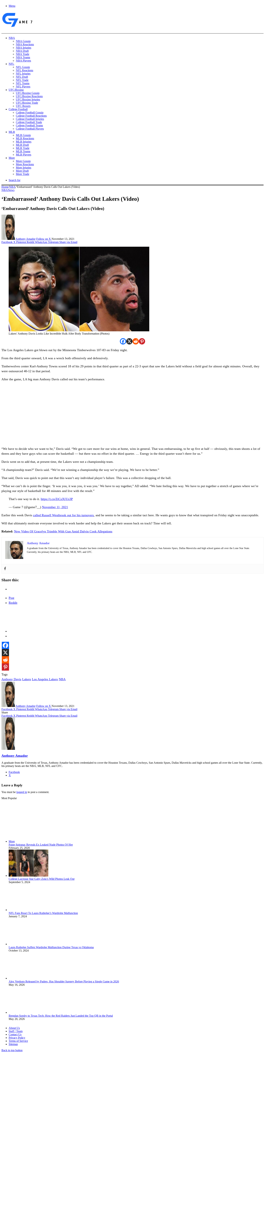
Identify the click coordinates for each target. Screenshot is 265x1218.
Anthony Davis (11, 679)
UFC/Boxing (16, 89)
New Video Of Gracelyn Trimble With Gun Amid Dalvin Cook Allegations (63, 531)
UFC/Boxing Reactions (29, 96)
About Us (14, 1027)
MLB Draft (22, 144)
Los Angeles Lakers (45, 679)
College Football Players (30, 128)
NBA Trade (22, 54)
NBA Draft (22, 50)
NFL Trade (22, 80)
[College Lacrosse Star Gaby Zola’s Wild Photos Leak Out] (28, 875)
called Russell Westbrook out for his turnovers (63, 515)
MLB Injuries (23, 141)
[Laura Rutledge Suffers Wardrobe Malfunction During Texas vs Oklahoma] (28, 944)
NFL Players (23, 86)
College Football (18, 109)
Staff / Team (16, 1031)
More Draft (22, 170)
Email (49, 1178)
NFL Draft (22, 76)
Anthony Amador (26, 238)
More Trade (22, 174)
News (11, 190)
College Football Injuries (30, 118)
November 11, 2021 (55, 507)
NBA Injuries (23, 47)
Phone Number (79, 1178)
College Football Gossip (29, 112)
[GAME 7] (17, 27)
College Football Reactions (31, 115)
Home (4, 186)
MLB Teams (23, 151)
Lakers (26, 679)
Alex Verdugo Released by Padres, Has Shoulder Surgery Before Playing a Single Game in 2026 (64, 981)
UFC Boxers (23, 106)
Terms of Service (18, 1040)
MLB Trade (22, 148)
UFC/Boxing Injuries (28, 99)
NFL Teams (22, 83)
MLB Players (23, 154)
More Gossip (23, 161)
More (12, 157)
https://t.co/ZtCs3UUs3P (57, 499)
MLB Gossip (23, 135)
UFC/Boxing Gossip (27, 93)
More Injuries (23, 167)
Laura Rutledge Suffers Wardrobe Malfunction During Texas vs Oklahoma (51, 947)
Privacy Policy (17, 1037)
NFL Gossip (23, 67)
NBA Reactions (25, 44)
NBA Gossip (23, 41)
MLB (12, 131)
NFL (11, 63)
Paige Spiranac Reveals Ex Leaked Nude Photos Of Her (41, 844)
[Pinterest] (142, 341)
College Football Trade (29, 122)
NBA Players (23, 60)
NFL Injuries (23, 73)
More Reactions (25, 164)
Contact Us (15, 1034)
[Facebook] (123, 341)
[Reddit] (135, 341)
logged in (21, 792)
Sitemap (13, 1044)
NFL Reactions (24, 70)
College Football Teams (29, 125)
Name (23, 1178)
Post (11, 598)
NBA (12, 37)
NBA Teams (23, 57)
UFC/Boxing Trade (27, 102)
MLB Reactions (25, 138)
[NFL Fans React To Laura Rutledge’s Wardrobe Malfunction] (28, 909)
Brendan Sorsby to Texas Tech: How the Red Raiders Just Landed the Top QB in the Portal (61, 1015)
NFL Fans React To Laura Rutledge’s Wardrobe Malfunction (43, 913)
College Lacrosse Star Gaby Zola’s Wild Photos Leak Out (41, 878)
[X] (129, 341)
